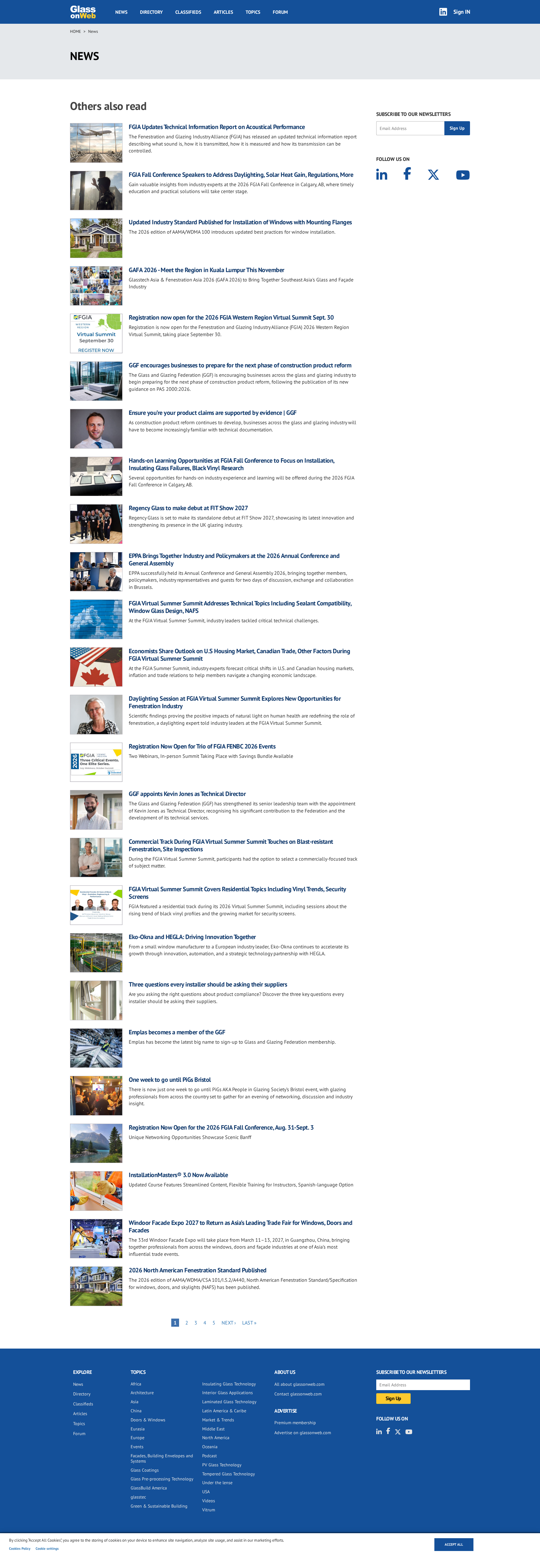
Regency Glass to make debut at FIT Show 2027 (188, 508)
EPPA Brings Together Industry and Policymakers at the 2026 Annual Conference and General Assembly (234, 559)
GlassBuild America (149, 1488)
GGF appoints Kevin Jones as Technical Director (187, 794)
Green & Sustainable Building (159, 1506)
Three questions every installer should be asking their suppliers (208, 984)
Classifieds (188, 12)
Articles (223, 12)
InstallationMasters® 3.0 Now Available (178, 1175)
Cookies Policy (19, 1548)
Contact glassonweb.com (298, 1394)
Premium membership (295, 1422)
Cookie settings (47, 1548)
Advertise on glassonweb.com (302, 1432)
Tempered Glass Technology (228, 1474)
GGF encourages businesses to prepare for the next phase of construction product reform (240, 365)
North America (215, 1437)
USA (206, 1491)
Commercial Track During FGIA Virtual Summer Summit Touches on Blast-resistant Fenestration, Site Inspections (231, 845)
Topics (253, 12)
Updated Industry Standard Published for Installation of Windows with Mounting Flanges (240, 222)
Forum (280, 12)
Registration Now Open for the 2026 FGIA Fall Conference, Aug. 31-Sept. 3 (221, 1127)
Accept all (454, 1544)
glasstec (138, 1497)
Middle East (213, 1429)
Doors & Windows (148, 1420)
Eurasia (138, 1429)
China (136, 1411)
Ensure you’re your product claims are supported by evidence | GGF (213, 412)
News (121, 12)
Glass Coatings (145, 1470)
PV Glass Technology (222, 1465)
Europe (137, 1437)
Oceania (210, 1446)
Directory (151, 12)
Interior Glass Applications (227, 1392)
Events (137, 1446)
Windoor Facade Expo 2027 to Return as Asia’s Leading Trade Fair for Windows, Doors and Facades (240, 1226)
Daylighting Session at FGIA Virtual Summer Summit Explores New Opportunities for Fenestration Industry (235, 702)
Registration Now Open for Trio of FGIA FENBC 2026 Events (202, 746)
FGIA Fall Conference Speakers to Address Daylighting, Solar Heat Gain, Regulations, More (241, 174)
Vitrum (208, 1510)
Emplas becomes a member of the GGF (177, 1032)
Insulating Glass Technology (229, 1384)
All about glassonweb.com (299, 1384)
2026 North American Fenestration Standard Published (198, 1270)
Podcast (209, 1456)
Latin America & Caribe (224, 1411)
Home (75, 31)
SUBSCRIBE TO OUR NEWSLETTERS (413, 114)
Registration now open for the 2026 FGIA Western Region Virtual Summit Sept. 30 (231, 317)
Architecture (142, 1392)
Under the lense (217, 1482)
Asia (134, 1401)
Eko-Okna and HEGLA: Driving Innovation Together (192, 937)
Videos (208, 1501)
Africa (136, 1384)
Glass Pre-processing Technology (162, 1479)
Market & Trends (218, 1420)
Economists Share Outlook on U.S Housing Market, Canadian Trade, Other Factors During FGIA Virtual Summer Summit (239, 654)
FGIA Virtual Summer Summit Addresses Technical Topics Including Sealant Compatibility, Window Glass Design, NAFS (240, 606)
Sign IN (461, 11)
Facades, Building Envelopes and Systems (162, 1458)
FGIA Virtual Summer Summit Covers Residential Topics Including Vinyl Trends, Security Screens (237, 892)
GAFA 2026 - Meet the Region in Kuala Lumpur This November (206, 270)
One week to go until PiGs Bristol (170, 1079)
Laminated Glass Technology (229, 1401)
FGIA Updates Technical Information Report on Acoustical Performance (217, 127)
